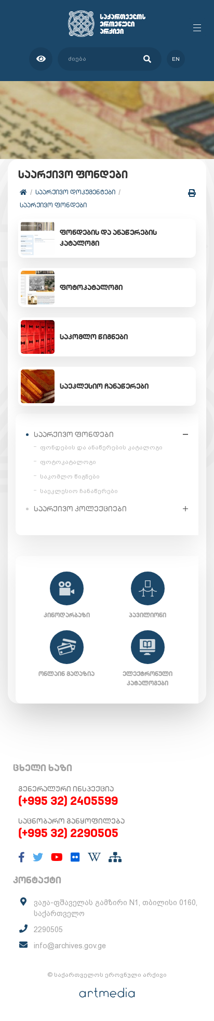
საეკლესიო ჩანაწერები (79, 491)
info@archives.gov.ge (70, 946)
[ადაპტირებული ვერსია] (40, 59)
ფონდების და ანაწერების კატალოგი (101, 447)
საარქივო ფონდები (53, 205)
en (176, 59)
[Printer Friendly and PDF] (192, 193)
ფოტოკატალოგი (68, 462)
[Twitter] (38, 857)
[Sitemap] (115, 857)
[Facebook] (21, 857)
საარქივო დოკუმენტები (75, 192)
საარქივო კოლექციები (80, 508)
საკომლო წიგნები (70, 476)
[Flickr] (75, 857)
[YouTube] (57, 857)
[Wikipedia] (94, 857)
